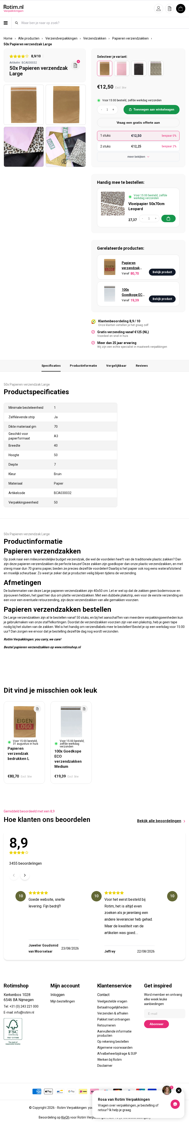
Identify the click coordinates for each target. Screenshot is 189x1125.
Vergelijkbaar (116, 365)
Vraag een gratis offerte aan (138, 122)
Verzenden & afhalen (112, 1013)
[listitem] (104, 68)
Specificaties (51, 365)
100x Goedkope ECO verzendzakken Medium (133, 292)
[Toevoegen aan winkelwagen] (168, 218)
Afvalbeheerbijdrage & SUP (117, 1053)
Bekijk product (162, 272)
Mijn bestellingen (62, 1001)
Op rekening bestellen (113, 1041)
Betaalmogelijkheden (112, 1007)
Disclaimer (104, 1065)
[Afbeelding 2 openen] (66, 105)
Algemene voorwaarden (115, 1047)
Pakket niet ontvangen (113, 1019)
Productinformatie (83, 365)
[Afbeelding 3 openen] (24, 147)
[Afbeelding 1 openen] (24, 105)
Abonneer (156, 1024)
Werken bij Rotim (109, 1059)
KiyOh (65, 1117)
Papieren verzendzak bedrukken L (131, 265)
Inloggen (57, 995)
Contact (103, 995)
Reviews (142, 365)
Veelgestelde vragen (112, 1001)
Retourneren (106, 1025)
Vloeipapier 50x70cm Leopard (146, 206)
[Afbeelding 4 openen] (66, 147)
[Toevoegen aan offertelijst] (37, 709)
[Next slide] (25, 875)
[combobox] (103, 22)
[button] (158, 8)
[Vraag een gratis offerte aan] (75, 65)
